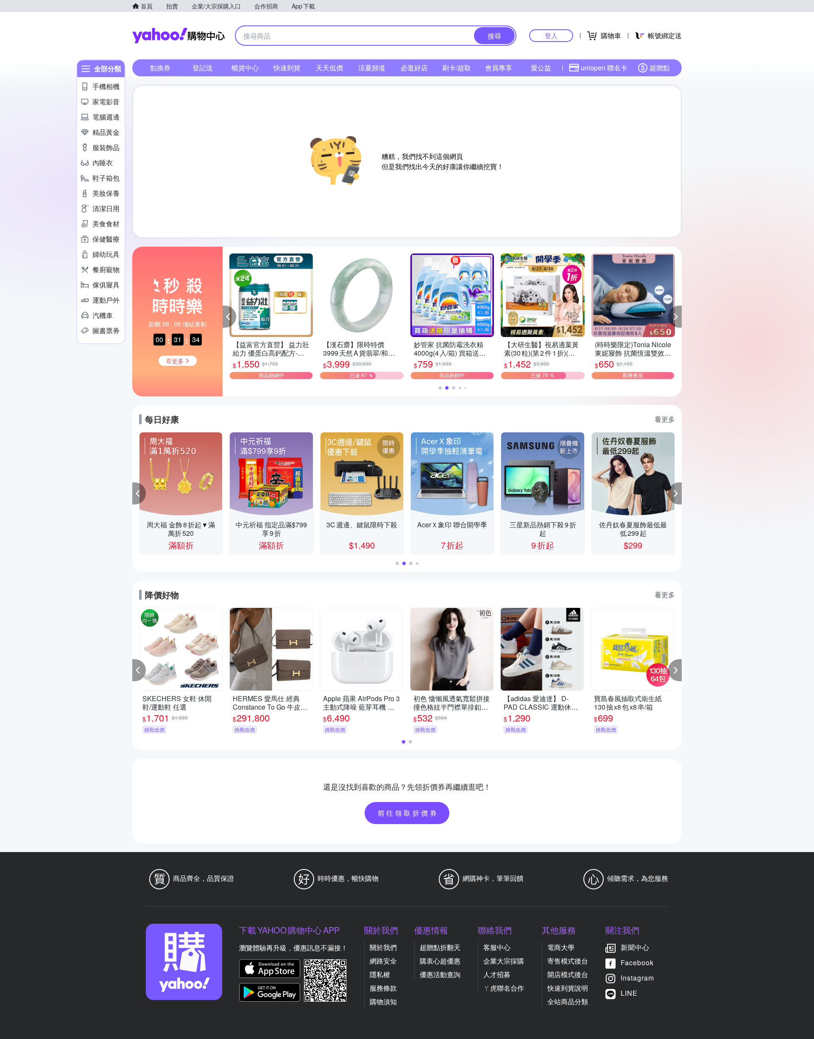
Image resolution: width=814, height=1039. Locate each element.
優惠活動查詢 (440, 974)
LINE (629, 993)
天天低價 (329, 67)
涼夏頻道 (371, 67)
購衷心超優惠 (440, 961)
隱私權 (380, 974)
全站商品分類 (567, 1001)
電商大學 (560, 947)
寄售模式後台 (567, 961)
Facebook (637, 962)
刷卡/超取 (456, 67)
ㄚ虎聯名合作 (503, 988)
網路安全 (383, 961)
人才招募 (496, 974)
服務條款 (383, 988)
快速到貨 (287, 67)
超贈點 (660, 67)
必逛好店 (414, 67)
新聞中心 (635, 947)
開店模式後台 (567, 974)
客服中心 (496, 947)
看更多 (665, 419)
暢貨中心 (245, 67)
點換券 (160, 67)
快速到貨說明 (567, 988)
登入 (551, 35)
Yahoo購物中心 (178, 35)
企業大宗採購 (503, 961)
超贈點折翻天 (440, 947)
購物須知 (383, 1001)
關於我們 (383, 947)
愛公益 (541, 67)
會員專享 (498, 67)
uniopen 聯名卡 (604, 67)
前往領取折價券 (408, 813)
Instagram (637, 978)
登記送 (202, 67)
